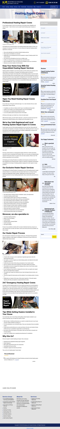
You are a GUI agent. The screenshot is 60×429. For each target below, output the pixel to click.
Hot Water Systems (7, 414)
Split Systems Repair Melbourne (36, 408)
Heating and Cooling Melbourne (36, 399)
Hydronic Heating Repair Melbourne (37, 405)
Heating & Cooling (7, 410)
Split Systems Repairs (7, 418)
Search (42, 234)
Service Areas (30, 6)
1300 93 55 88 (52, 2)
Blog (34, 6)
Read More (17, 359)
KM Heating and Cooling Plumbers (29, 425)
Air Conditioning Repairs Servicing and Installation (8, 399)
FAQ (19, 6)
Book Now (53, 6)
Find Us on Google (30, 428)
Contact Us (39, 6)
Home (3, 6)
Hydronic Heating (7, 416)
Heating (11, 6)
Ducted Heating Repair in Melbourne (37, 402)
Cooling (7, 6)
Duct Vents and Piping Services (8, 405)
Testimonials (23, 6)
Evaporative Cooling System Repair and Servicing (9, 402)
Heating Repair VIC (7, 412)
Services (15, 6)
